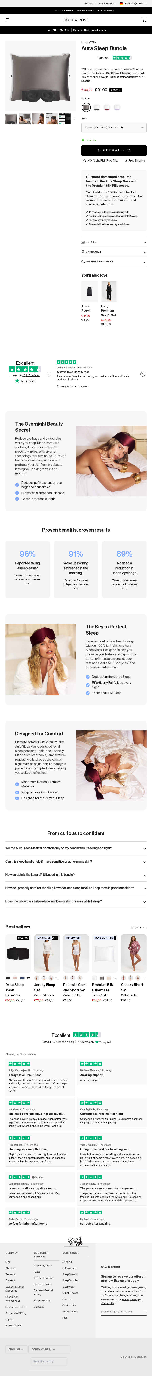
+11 (28, 978)
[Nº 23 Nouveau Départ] (94, 978)
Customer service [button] (41, 1255)
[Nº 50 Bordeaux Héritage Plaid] (123, 978)
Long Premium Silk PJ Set (108, 311)
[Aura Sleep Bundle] (86, 107)
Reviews (10, 1274)
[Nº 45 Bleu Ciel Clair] (130, 978)
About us (10, 1268)
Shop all (138, 927)
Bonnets (67, 1299)
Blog (8, 1262)
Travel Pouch (86, 308)
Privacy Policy (130, 1299)
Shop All (67, 1262)
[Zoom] (40, 76)
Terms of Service (43, 1278)
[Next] (70, 76)
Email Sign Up (106, 3)
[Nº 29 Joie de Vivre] (108, 978)
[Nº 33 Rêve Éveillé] (15, 978)
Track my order (43, 1265)
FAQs (37, 1272)
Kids (64, 1317)
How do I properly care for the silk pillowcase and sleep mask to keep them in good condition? (69, 888)
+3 (114, 978)
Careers (10, 1280)
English (14, 1349)
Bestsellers (17, 927)
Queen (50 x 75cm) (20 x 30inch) (105, 127)
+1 (143, 978)
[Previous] (11, 76)
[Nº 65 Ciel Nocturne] (22, 978)
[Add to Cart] (92, 297)
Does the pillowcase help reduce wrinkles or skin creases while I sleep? (53, 901)
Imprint (9, 1319)
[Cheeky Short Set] (134, 953)
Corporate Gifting (15, 1313)
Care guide (93, 252)
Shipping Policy (43, 1284)
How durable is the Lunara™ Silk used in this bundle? (40, 874)
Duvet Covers (70, 1293)
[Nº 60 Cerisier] (65, 978)
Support (89, 3)
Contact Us (107, 1303)
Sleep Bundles (70, 1280)
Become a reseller (15, 1307)
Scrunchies (69, 1305)
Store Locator (13, 1325)
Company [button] (11, 1253)
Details (91, 242)
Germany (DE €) (41, 1349)
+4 (57, 978)
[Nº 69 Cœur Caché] (36, 978)
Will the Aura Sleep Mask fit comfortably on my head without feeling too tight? (58, 848)
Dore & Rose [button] (70, 1253)
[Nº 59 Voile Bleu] (44, 978)
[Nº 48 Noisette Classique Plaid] (137, 978)
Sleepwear (68, 1286)
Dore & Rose (131, 1357)
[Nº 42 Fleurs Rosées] (72, 978)
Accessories (69, 1311)
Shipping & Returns (99, 261)
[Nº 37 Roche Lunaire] (101, 978)
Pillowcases (69, 1268)
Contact (39, 1306)
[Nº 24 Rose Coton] (51, 978)
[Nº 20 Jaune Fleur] (80, 978)
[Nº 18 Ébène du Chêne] (7, 978)
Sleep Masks (69, 1274)
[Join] (143, 1311)
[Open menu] (11, 20)
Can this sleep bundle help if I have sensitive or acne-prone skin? (48, 861)
